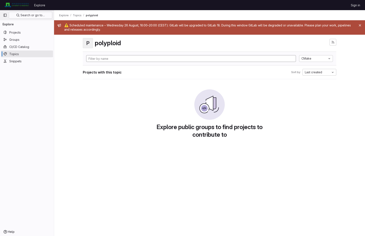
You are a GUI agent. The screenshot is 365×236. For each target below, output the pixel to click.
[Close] (359, 25)
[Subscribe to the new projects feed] (333, 42)
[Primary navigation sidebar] (5, 15)
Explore (39, 5)
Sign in (355, 5)
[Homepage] (16, 5)
